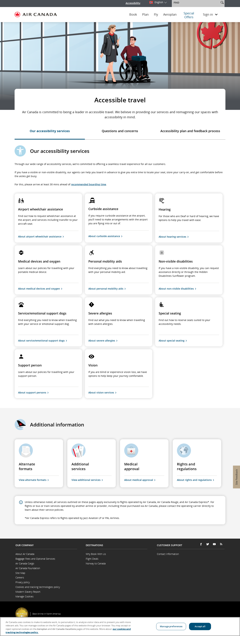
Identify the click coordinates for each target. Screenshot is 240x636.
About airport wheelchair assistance (39, 236)
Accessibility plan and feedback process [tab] (190, 131)
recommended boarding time (88, 184)
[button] (222, 2)
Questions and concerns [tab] (120, 131)
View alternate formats (32, 480)
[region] (120, 626)
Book (133, 14)
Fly (156, 14)
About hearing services (172, 236)
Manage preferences (171, 626)
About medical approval (138, 480)
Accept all (200, 626)
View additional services (86, 480)
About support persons (32, 392)
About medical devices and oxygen (39, 288)
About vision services (101, 392)
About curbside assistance (104, 236)
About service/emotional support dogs (41, 340)
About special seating (171, 340)
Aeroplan (170, 14)
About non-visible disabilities (176, 288)
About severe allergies (101, 340)
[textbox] (196, 2)
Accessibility (133, 3)
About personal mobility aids (105, 288)
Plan (145, 14)
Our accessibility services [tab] (50, 131)
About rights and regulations (194, 480)
